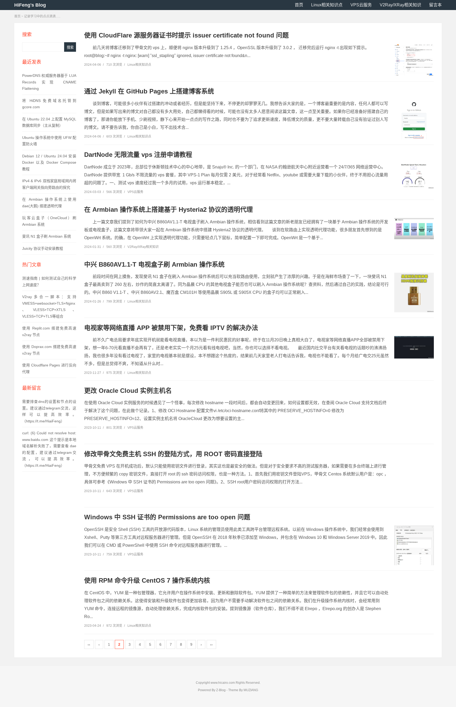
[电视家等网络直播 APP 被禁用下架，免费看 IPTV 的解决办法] (414, 347)
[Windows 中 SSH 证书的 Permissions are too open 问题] (414, 553)
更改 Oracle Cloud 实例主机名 (128, 390)
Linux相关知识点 (327, 5)
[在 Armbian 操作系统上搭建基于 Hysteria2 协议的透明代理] (414, 228)
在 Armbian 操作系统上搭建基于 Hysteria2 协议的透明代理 (168, 209)
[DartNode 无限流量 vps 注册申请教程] (414, 175)
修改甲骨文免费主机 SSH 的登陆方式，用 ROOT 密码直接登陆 (173, 454)
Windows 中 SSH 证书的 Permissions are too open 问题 (167, 517)
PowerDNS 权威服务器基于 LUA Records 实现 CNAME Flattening (49, 82)
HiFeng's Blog (30, 5)
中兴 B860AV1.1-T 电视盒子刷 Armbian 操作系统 (154, 264)
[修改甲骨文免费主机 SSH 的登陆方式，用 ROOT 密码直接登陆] (414, 482)
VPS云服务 (361, 5)
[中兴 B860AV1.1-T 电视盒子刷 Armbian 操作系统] (414, 292)
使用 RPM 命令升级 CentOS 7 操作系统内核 (147, 580)
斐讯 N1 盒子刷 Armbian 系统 (46, 236)
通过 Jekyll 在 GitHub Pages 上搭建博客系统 (149, 91)
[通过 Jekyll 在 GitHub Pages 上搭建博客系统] (414, 122)
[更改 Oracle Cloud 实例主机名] (414, 419)
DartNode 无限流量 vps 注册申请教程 (138, 154)
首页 (299, 5)
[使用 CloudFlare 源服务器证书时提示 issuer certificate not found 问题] (414, 60)
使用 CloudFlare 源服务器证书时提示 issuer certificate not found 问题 (186, 35)
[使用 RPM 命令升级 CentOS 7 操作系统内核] (414, 609)
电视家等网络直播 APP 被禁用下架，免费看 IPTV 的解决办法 (171, 327)
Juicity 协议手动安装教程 (42, 248)
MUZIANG (251, 690)
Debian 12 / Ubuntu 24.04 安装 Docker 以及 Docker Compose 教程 (49, 162)
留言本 (435, 5)
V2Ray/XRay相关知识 (400, 5)
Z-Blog (221, 690)
